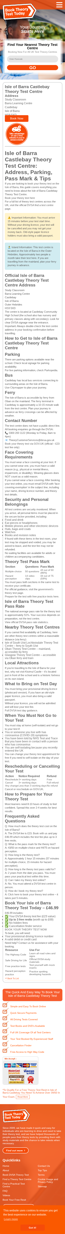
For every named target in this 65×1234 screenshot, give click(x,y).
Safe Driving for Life (16, 960)
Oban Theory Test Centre (20, 648)
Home (6, 1166)
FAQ (5, 1191)
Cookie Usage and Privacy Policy (48, 1180)
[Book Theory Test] (16, 1122)
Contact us (24, 942)
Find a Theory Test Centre (17, 1179)
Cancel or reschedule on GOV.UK (24, 789)
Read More (23, 1097)
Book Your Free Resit (14, 1199)
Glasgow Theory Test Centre (22, 655)
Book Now (16, 118)
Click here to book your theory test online (31, 894)
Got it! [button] (32, 1227)
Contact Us (44, 1166)
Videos (6, 1195)
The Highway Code (15, 954)
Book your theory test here (20, 197)
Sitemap (42, 1186)
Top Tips (42, 1170)
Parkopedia (50, 370)
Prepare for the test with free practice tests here (31, 596)
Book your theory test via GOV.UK (24, 443)
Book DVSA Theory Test (16, 1174)
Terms (41, 1174)
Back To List (13, 978)
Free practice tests (15, 966)
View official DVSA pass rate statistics (26, 622)
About (6, 1170)
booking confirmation (34, 329)
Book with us (40, 833)
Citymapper (16, 387)
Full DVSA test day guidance (21, 710)
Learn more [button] (11, 1219)
